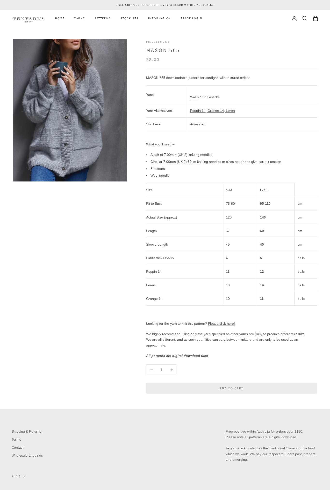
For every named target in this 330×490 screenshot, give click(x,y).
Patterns (102, 18)
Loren (230, 111)
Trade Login (191, 18)
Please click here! (221, 323)
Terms (16, 439)
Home (60, 18)
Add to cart (232, 388)
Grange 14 (215, 111)
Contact (17, 447)
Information (159, 18)
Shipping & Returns (26, 431)
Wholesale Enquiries (27, 455)
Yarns (79, 18)
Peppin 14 (198, 111)
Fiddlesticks (157, 41)
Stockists (129, 18)
